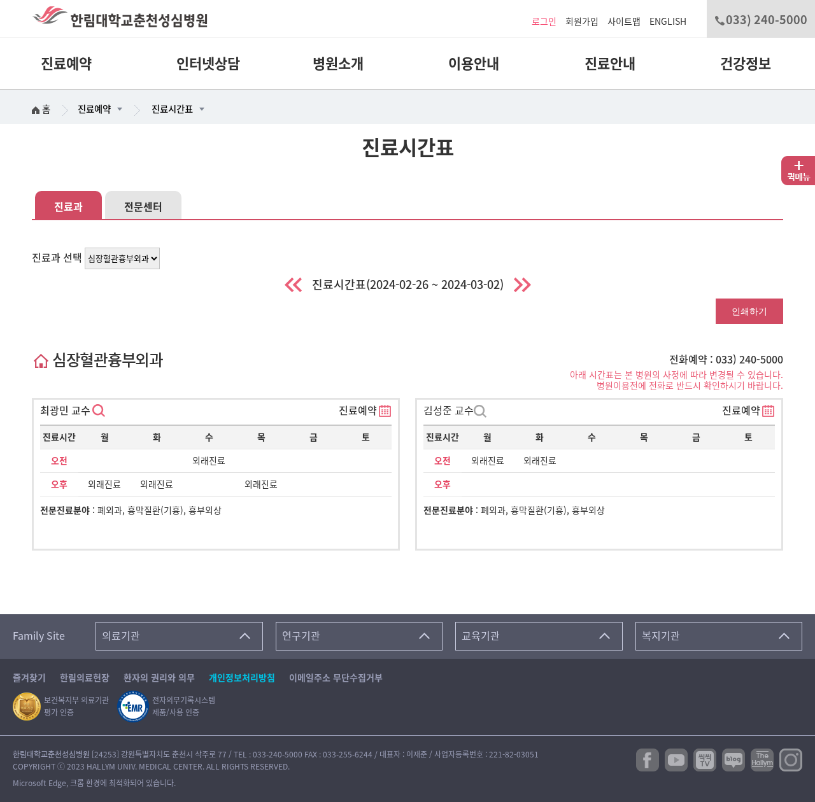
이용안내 (473, 64)
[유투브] (676, 759)
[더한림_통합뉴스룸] (762, 759)
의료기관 (121, 636)
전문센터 (143, 207)
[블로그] (733, 759)
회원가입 (582, 21)
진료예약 (66, 64)
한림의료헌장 (85, 677)
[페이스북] (647, 759)
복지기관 (661, 636)
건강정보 (745, 64)
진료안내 (610, 64)
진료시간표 (172, 109)
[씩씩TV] (704, 759)
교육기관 (481, 636)
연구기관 (301, 636)
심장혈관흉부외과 (105, 360)
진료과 (68, 207)
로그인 (544, 21)
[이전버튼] (293, 285)
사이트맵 (624, 21)
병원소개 (338, 64)
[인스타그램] (790, 759)
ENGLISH (667, 21)
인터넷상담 (208, 64)
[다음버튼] (522, 285)
